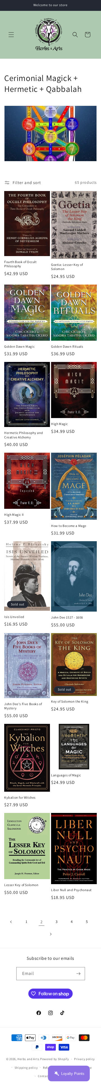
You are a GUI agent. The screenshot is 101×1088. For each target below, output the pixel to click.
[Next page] (50, 934)
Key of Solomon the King (69, 701)
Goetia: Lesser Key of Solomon (67, 267)
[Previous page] (11, 922)
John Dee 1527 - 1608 (67, 617)
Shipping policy (26, 1068)
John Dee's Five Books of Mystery (23, 706)
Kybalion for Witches (20, 797)
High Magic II (14, 514)
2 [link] (41, 921)
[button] (11, 34)
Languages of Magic (66, 775)
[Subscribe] (78, 973)
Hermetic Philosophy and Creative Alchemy (23, 435)
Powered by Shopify (54, 1059)
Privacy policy (84, 1059)
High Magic (59, 424)
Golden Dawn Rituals (67, 346)
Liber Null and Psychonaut (71, 890)
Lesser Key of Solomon (21, 885)
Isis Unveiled (14, 617)
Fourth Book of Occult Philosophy (20, 264)
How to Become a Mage (68, 526)
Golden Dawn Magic (19, 346)
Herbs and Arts (28, 1059)
